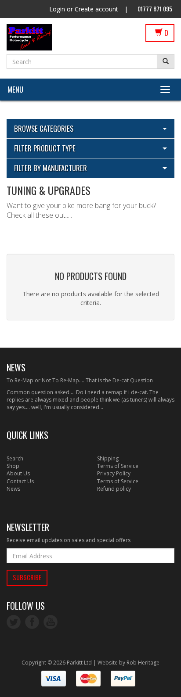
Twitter (14, 622)
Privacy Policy (113, 473)
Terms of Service (117, 466)
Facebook (32, 622)
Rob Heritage (143, 662)
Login (57, 9)
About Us (18, 473)
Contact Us (20, 481)
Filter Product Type (45, 148)
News (13, 488)
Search (15, 458)
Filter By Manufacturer (50, 167)
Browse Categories (43, 128)
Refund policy (114, 488)
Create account (96, 9)
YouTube (50, 622)
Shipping (108, 458)
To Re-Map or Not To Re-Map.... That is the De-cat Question (80, 380)
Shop (13, 466)
